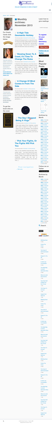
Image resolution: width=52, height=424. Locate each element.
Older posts (19, 169)
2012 (42, 162)
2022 (42, 129)
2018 (42, 142)
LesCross (33, 37)
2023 (42, 126)
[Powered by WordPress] (32, 420)
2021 (42, 133)
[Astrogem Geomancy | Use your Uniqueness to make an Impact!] (26, 3)
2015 (42, 152)
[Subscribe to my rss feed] (4, 421)
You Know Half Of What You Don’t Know (44, 282)
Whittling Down (44, 240)
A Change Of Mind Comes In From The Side (25, 83)
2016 (42, 149)
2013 (8, 15)
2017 (42, 146)
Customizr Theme (28, 422)
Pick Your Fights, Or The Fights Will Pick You (26, 143)
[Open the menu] (50, 10)
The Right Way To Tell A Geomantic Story (44, 269)
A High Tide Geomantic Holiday (24, 34)
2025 (42, 120)
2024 (42, 123)
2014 (42, 155)
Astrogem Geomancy (24, 420)
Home (4, 15)
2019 (42, 139)
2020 (42, 136)
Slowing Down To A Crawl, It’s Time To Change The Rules (25, 56)
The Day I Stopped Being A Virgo (26, 119)
